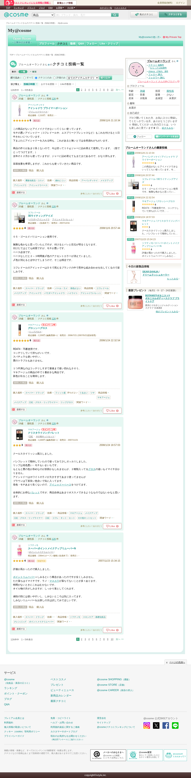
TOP (8, 8)
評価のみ (61, 77)
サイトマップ (103, 722)
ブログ (42, 8)
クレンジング (20, 622)
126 (54, 98)
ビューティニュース (62, 690)
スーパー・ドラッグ (34, 288)
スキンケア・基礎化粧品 (94, 617)
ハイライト (73, 293)
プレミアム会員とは (14, 718)
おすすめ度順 (47, 84)
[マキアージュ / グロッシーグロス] (19, 334)
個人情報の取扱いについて (17, 727)
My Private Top (173, 37)
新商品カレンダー (61, 695)
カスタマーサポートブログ (64, 731)
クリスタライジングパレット (44, 432)
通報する (19, 192)
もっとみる (172, 278)
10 (112, 89)
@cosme (17, 681)
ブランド (31, 8)
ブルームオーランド (51, 64)
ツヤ (92, 393)
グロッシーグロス (37, 328)
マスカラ (54, 580)
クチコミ (62, 43)
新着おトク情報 (65, 3)
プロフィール (47, 43)
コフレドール (34, 212)
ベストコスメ (120, 8)
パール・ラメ (61, 288)
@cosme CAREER (115, 690)
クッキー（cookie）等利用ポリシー (22, 731)
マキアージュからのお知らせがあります (48, 325)
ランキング (19, 8)
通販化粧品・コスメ (34, 180)
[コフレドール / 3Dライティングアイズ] (19, 222)
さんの (158, 81)
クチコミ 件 (156, 65)
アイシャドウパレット (62, 219)
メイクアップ (107, 180)
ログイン (180, 2)
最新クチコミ (58, 700)
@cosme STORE (111, 684)
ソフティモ (33, 545)
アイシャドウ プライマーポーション (48, 108)
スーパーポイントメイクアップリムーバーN (52, 548)
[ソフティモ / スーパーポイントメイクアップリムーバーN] (19, 555)
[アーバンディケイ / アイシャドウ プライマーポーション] (19, 114)
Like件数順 (65, 84)
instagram (146, 725)
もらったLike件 (158, 68)
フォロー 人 (155, 74)
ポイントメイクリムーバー (41, 552)
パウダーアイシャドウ (39, 219)
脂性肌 (170, 91)
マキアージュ (34, 325)
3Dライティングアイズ (40, 215)
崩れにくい (60, 180)
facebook (165, 725)
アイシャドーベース (60, 484)
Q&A (50, 8)
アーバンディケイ (36, 105)
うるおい (83, 393)
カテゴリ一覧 (106, 8)
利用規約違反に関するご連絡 (65, 727)
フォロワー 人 (156, 77)
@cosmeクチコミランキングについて (116, 727)
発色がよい (75, 288)
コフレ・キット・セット (63, 518)
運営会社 (101, 718)
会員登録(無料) (164, 2)
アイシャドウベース (38, 112)
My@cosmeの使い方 (149, 37)
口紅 (31, 436)
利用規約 (8, 722)
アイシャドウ (20, 185)
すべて (30, 77)
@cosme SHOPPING (114, 679)
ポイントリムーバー (24, 577)
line (175, 725)
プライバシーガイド (14, 736)
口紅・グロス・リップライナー (43, 402)
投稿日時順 (29, 84)
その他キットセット (45, 436)
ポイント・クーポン (16, 693)
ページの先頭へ (177, 662)
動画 (73, 43)
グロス (92, 469)
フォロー (92, 43)
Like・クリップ (109, 43)
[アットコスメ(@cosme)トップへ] (16, 15)
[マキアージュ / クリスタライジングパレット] (19, 439)
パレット (35, 492)
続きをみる (167, 128)
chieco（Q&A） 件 (158, 71)
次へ (118, 89)
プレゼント (57, 684)
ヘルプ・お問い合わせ (62, 722)
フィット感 (60, 393)
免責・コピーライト (61, 718)
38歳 (142, 91)
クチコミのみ (45, 77)
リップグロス (35, 332)
